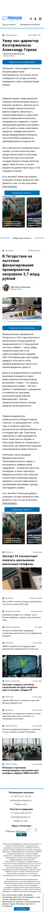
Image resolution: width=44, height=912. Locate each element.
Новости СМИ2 (9, 196)
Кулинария (9, 710)
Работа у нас (21, 820)
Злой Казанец (9, 186)
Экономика (9, 251)
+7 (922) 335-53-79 (20, 813)
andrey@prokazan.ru (20, 800)
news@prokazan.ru (21, 817)
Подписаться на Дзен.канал (22, 62)
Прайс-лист (21, 804)
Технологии (9, 552)
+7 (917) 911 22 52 (20, 796)
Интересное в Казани (13, 611)
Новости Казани (11, 35)
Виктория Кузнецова (21, 287)
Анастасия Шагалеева (14, 54)
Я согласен (22, 909)
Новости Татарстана (12, 627)
